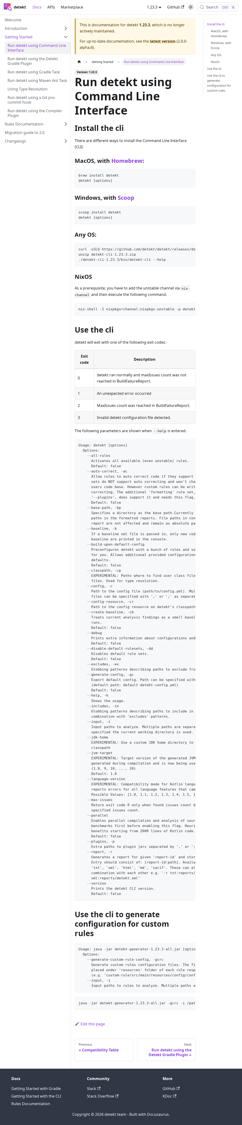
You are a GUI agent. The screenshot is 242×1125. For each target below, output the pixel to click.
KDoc (167, 1096)
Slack (91, 1088)
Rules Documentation (30, 1103)
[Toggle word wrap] (181, 249)
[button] (36, 28)
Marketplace (72, 7)
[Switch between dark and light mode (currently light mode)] (190, 7)
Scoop (126, 197)
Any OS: (216, 55)
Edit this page (93, 1024)
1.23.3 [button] (152, 7)
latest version (163, 41)
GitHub (173, 7)
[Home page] (79, 62)
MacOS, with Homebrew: (219, 33)
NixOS (215, 62)
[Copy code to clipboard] (190, 175)
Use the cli (214, 69)
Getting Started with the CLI (36, 1096)
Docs (37, 7)
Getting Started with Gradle (36, 1088)
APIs (51, 7)
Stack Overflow (100, 1096)
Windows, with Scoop (221, 45)
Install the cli (216, 24)
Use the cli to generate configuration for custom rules (219, 83)
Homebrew (127, 161)
